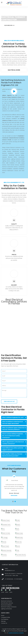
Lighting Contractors (6, 609)
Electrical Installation (6, 605)
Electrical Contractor (6, 601)
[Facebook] (2, 590)
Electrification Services (14, 70)
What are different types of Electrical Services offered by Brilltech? (13, 428)
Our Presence (4, 619)
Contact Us (4, 623)
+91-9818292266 (9, 579)
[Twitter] (10, 590)
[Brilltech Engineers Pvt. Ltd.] (14, 3)
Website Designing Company (16, 633)
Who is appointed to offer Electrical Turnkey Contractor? (13, 443)
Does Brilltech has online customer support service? (12, 449)
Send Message (8, 401)
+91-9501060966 (18, 579)
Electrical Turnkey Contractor (8, 607)
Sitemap (3, 621)
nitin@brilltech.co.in (10, 570)
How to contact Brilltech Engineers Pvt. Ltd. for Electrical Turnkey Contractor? (12, 435)
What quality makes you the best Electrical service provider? (12, 455)
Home (2, 615)
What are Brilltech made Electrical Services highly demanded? (12, 422)
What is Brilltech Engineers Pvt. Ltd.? (13, 417)
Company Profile (5, 617)
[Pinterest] (6, 590)
